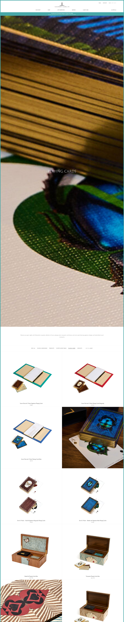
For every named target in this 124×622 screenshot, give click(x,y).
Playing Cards (71, 348)
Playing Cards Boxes (42, 348)
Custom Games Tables (61, 348)
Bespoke (73, 10)
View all (33, 348)
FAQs (100, 2)
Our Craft (38, 10)
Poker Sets (51, 348)
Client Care (85, 10)
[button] (9, 378)
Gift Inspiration (61, 10)
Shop (49, 10)
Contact (105, 2)
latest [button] (89, 348)
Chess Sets (79, 348)
